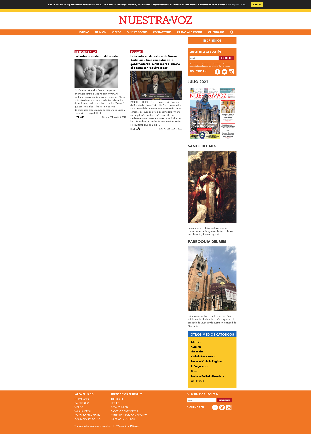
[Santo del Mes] (212, 222)
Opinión (100, 32)
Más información (223, 66)
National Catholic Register (206, 361)
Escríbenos (212, 41)
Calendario (216, 32)
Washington (83, 411)
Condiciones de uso (88, 419)
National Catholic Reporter (207, 376)
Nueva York (82, 399)
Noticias (83, 32)
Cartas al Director (190, 32)
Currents (196, 346)
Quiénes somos (137, 32)
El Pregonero (198, 366)
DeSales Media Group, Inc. (97, 426)
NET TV (195, 342)
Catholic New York (202, 356)
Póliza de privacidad (87, 415)
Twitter (224, 72)
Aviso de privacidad (235, 4)
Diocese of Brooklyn (124, 411)
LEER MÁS (79, 117)
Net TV (115, 403)
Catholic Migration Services (129, 415)
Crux (194, 371)
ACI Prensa (197, 380)
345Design (133, 426)
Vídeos (116, 32)
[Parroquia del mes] (212, 310)
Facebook (217, 72)
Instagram (231, 72)
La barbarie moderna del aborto (96, 56)
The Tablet (197, 351)
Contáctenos (162, 32)
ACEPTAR (256, 4)
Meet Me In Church (123, 419)
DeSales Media (119, 407)
